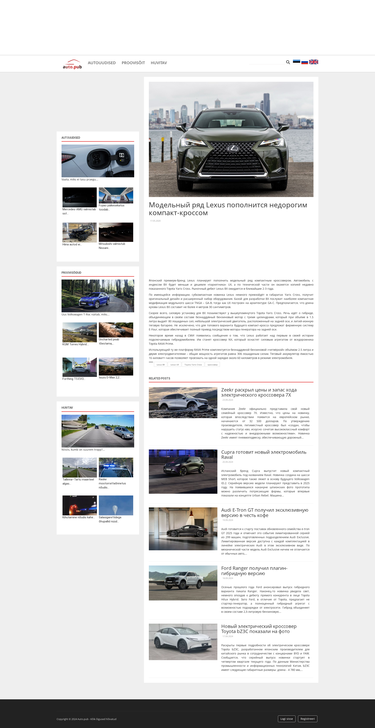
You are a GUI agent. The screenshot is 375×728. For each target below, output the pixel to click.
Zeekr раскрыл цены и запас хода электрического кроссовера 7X (259, 392)
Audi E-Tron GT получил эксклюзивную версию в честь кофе (264, 512)
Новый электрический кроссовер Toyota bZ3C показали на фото (259, 628)
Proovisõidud (71, 272)
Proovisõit (133, 62)
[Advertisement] (187, 27)
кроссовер (213, 364)
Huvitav (159, 62)
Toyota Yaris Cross (193, 364)
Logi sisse (286, 719)
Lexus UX (175, 364)
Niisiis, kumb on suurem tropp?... (83, 449)
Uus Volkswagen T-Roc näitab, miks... (86, 314)
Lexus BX (161, 364)
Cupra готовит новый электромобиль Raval (263, 454)
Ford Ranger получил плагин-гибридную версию (254, 570)
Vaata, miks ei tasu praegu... (80, 179)
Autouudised (102, 62)
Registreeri (308, 719)
